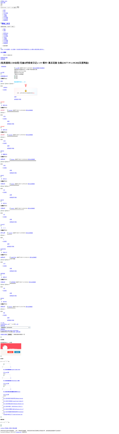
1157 (6, 252)
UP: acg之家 (6, 372)
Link (8, 330)
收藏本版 (4, 57)
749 (4, 252)
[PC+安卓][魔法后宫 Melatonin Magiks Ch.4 (13, 403)
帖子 (15, 7)
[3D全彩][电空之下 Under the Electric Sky (13, 414)
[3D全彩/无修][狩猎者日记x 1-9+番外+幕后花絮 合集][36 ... (30, 49)
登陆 (4, 29)
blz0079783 (3, 249)
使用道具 (16, 99)
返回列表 (3, 325)
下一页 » (3, 322)
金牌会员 (3, 159)
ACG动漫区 (7, 49)
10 (6, 324)
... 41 (8, 324)
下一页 (16, 324)
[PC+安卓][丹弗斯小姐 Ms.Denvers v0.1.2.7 (13, 409)
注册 (4, 2)
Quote (11, 330)
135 (4, 178)
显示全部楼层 (36, 68)
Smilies (16, 330)
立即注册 (18, 331)
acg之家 (2, 72)
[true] (18, 7)
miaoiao (2, 298)
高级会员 (3, 306)
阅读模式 (42, 68)
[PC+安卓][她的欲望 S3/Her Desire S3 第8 (11, 380)
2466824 (5, 87)
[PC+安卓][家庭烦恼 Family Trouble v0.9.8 (11, 369)
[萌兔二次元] (4, 1)
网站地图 (15, 428)
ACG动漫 (5, 18)
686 (6, 301)
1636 (6, 105)
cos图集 (5, 16)
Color (3, 330)
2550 (2, 76)
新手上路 (3, 232)
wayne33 (3, 224)
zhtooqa (2, 150)
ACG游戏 (5, 17)
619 (4, 105)
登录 (2, 2)
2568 (4, 76)
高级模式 (3, 329)
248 (4, 277)
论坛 (4, 11)
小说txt (5, 14)
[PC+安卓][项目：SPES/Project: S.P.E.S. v (13, 406)
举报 (20, 99)
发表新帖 (3, 59)
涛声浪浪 (3, 273)
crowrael (2, 101)
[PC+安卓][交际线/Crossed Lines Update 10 (13, 401)
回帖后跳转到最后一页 (19, 334)
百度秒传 (5, 20)
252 (6, 178)
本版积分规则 (4, 334)
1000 (4, 154)
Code (14, 330)
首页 (4, 10)
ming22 (2, 175)
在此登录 (17, 352)
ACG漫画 (5, 13)
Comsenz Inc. (19, 432)
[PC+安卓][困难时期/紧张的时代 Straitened (13, 411)
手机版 (6, 428)
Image (5, 330)
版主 (2, 81)
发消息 (5, 89)
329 (6, 277)
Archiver (2, 428)
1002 (6, 154)
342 (4, 301)
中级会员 (3, 183)
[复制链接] (3, 66)
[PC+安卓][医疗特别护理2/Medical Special (13, 398)
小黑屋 (10, 428)
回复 (33, 93)
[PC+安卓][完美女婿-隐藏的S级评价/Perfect (11, 391)
